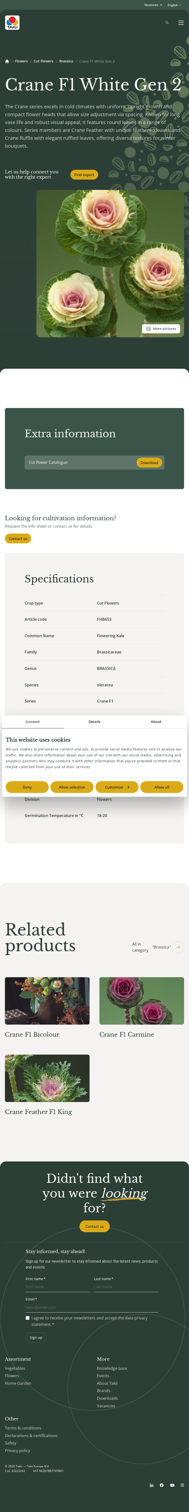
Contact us (18, 538)
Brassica (66, 61)
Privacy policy (17, 1450)
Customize (114, 787)
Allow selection (72, 787)
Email (30, 1299)
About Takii (107, 1383)
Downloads (107, 1398)
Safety (10, 1443)
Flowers (21, 61)
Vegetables (15, 1368)
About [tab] (156, 721)
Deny (27, 787)
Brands (103, 1390)
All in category (151, 947)
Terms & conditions (23, 1428)
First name (34, 1278)
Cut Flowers (43, 61)
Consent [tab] (33, 721)
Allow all (162, 787)
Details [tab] (94, 721)
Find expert (84, 174)
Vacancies (106, 1406)
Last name (102, 1278)
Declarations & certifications (31, 1435)
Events (103, 1375)
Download (149, 462)
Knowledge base (112, 1368)
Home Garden (18, 1383)
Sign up (36, 1337)
